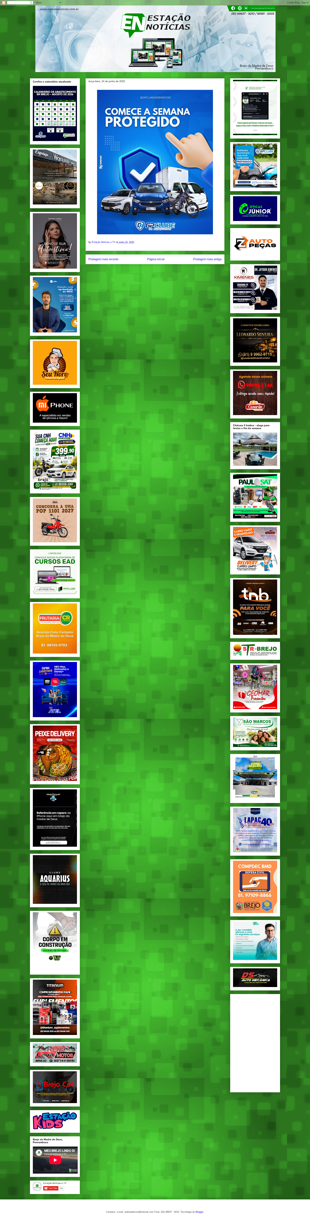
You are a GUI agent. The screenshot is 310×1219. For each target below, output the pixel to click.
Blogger (199, 1212)
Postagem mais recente (103, 259)
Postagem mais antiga (207, 259)
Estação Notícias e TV (104, 242)
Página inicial (156, 259)
